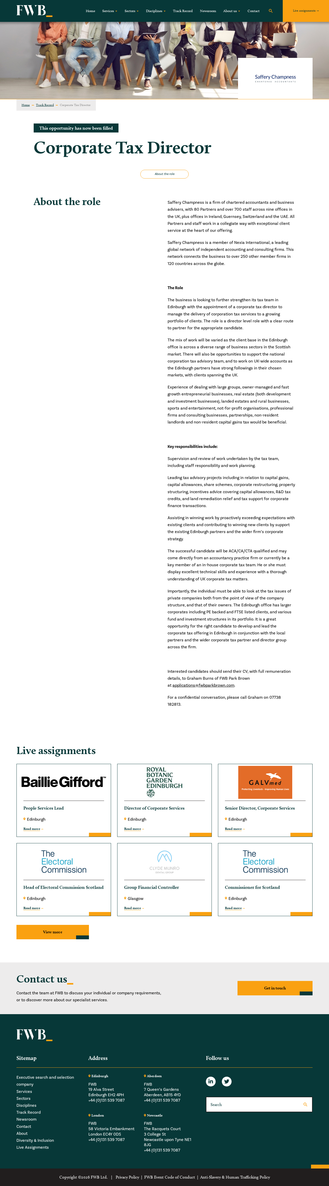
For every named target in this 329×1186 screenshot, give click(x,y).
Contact (254, 11)
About (22, 1133)
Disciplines (154, 11)
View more (52, 932)
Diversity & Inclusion (35, 1140)
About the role (165, 174)
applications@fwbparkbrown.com (203, 685)
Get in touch (275, 988)
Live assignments (304, 10)
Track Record (183, 11)
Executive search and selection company (45, 1081)
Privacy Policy (127, 1177)
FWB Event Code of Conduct (169, 1177)
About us (230, 11)
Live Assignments (32, 1147)
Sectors (130, 11)
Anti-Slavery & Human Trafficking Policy (235, 1177)
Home (90, 11)
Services (108, 11)
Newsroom (208, 11)
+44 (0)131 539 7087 (106, 1100)
